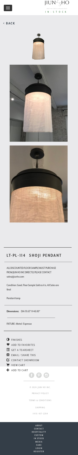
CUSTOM (39, 435)
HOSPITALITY (39, 432)
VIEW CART (18, 365)
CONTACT (39, 429)
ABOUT (39, 425)
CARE (39, 445)
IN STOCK (39, 438)
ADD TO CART (19, 370)
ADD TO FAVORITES (23, 344)
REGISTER (39, 451)
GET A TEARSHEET (22, 350)
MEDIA (39, 442)
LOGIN (39, 448)
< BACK (9, 23)
